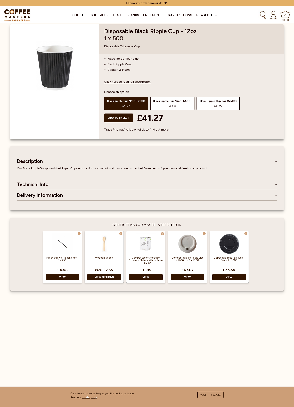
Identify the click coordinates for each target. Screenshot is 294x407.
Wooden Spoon (104, 258)
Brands (133, 15)
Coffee (78, 15)
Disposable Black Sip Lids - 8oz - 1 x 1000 (229, 259)
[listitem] (126, 103)
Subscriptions (180, 15)
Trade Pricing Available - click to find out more (136, 129)
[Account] (273, 15)
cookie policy (89, 397)
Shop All (98, 15)
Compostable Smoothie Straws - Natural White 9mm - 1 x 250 (146, 260)
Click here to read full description (127, 82)
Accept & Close (210, 394)
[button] (79, 233)
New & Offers (207, 15)
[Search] (262, 15)
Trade (117, 15)
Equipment (152, 15)
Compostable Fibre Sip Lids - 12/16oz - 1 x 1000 (187, 259)
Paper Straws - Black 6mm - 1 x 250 (62, 259)
